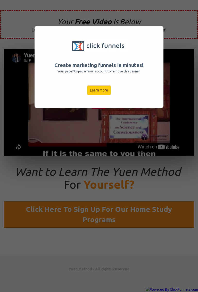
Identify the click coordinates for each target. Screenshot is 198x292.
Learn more (99, 90)
